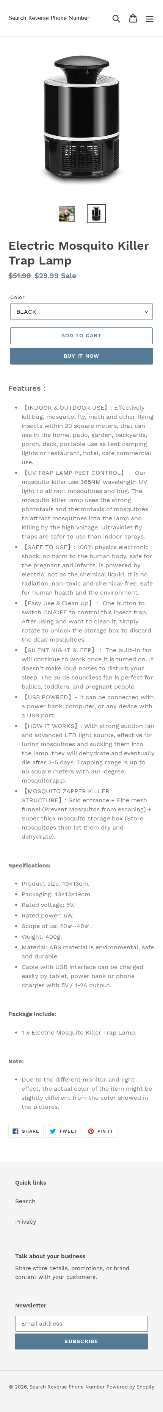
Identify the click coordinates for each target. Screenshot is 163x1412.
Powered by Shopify (130, 1387)
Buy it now (81, 356)
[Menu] (149, 18)
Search (25, 1201)
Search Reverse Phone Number (67, 1387)
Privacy (25, 1221)
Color (17, 297)
